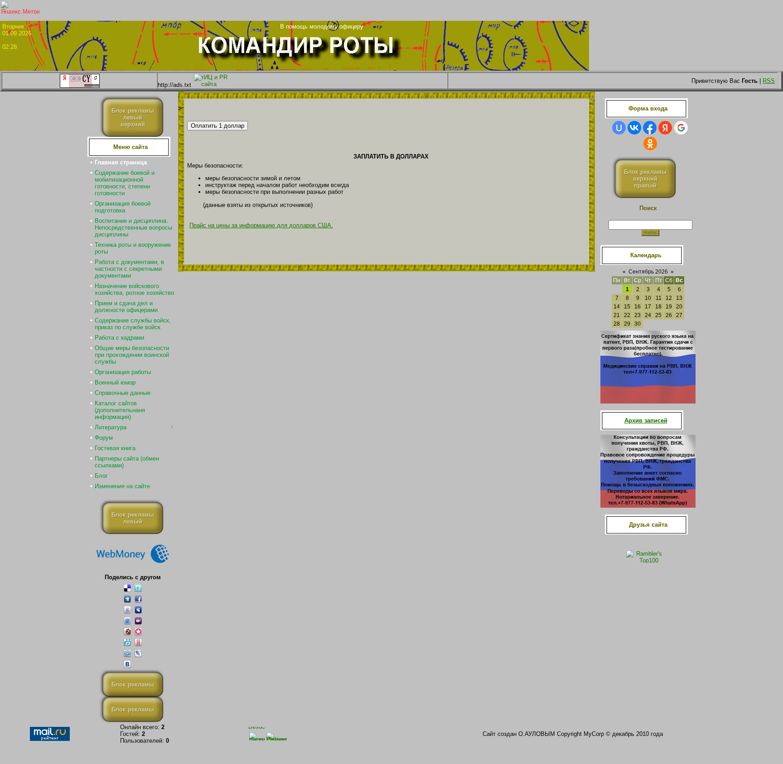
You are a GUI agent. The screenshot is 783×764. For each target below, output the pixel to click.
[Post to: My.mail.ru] (127, 653)
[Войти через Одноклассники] (650, 143)
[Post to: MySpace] (138, 609)
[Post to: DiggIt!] (127, 599)
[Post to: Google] (127, 609)
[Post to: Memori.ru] (138, 631)
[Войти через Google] (681, 127)
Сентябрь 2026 (648, 272)
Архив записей (645, 420)
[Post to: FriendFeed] (127, 620)
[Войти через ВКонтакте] (634, 128)
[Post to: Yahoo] (138, 620)
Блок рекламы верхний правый (645, 178)
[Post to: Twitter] (138, 588)
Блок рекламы (132, 684)
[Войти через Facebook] (650, 128)
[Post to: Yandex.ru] (138, 642)
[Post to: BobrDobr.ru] (127, 631)
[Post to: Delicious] (127, 588)
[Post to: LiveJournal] (138, 653)
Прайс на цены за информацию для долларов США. (261, 225)
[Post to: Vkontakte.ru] (127, 664)
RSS (769, 80)
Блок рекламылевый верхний (132, 117)
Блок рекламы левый (132, 518)
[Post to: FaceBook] (138, 599)
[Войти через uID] (619, 128)
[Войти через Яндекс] (665, 128)
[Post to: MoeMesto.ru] (127, 642)
